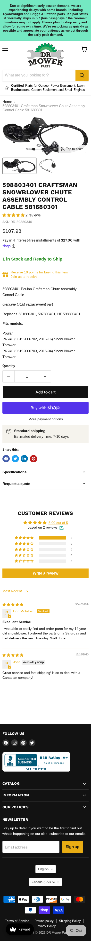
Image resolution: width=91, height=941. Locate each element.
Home (7, 102)
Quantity (8, 366)
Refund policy (44, 921)
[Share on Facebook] (6, 458)
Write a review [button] (45, 573)
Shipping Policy (70, 921)
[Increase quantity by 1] (45, 376)
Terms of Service (17, 921)
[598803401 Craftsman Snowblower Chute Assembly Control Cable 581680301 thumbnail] (19, 166)
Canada (43, 882)
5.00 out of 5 (58, 523)
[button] (13, 215)
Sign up (72, 846)
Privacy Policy (45, 926)
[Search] (82, 75)
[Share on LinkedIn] (24, 458)
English (43, 869)
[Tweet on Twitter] (15, 458)
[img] (12, 604)
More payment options (45, 419)
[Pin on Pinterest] (33, 458)
